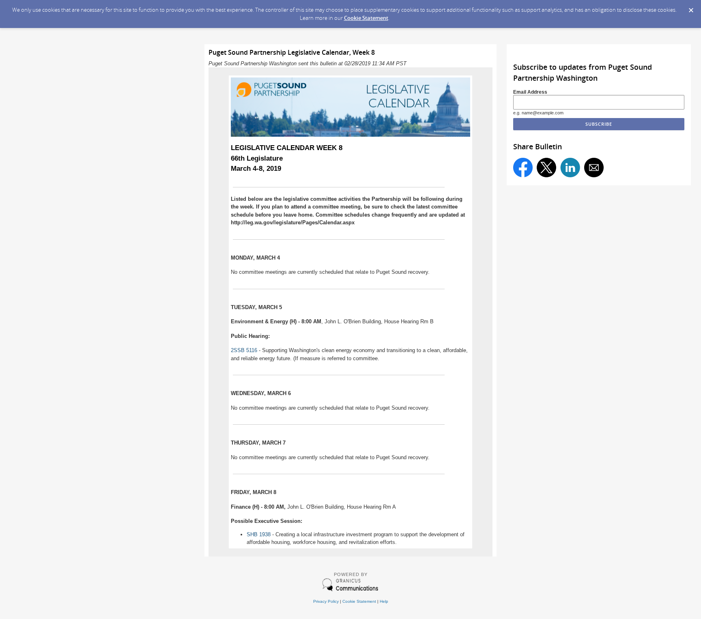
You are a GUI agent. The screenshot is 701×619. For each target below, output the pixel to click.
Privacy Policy (326, 601)
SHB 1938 (259, 534)
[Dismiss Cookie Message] (691, 7)
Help (384, 601)
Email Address (530, 92)
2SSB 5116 (244, 350)
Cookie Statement (366, 17)
